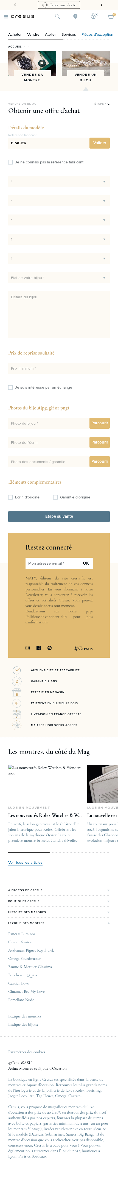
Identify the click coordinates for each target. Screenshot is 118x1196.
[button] (99, 143)
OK (86, 563)
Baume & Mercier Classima (30, 966)
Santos (71, 1134)
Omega (60, 1095)
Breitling (93, 1090)
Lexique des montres (24, 1016)
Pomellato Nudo (21, 999)
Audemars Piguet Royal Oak (31, 950)
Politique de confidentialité (47, 616)
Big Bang (85, 1134)
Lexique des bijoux (23, 1024)
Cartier (74, 1095)
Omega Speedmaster (24, 958)
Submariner (54, 1134)
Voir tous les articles (25, 863)
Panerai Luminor (21, 933)
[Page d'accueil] (22, 16)
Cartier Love (18, 983)
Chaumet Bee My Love (26, 991)
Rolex (80, 1090)
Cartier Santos (20, 941)
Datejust (36, 1134)
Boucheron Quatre (23, 974)
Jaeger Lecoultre (21, 1095)
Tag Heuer (44, 1095)
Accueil (15, 46)
